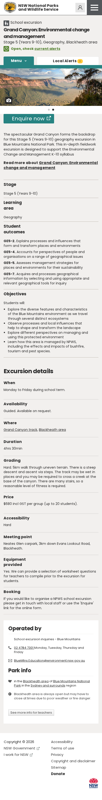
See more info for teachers (31, 712)
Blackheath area (52, 429)
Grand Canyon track (20, 429)
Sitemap (58, 767)
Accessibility (62, 741)
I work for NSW (16, 754)
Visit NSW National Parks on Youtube (28, 792)
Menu (16, 60)
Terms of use (62, 748)
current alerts (47, 48)
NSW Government (19, 748)
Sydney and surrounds (48, 685)
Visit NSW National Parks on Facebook (8, 792)
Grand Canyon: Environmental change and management (51, 165)
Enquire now (28, 118)
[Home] (10, 7)
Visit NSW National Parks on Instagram (18, 792)
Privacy (57, 754)
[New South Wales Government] (93, 783)
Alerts (66, 60)
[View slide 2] (53, 110)
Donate (58, 773)
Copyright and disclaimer (73, 760)
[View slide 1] (49, 110)
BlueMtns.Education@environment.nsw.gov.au (49, 660)
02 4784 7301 (24, 647)
